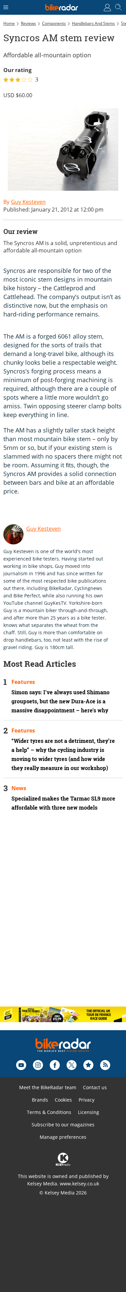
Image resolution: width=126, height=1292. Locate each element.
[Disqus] (63, 914)
